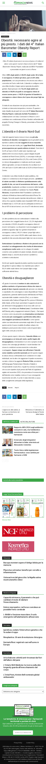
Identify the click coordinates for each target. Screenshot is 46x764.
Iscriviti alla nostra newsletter (13, 480)
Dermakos (6, 625)
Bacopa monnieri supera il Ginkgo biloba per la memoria (23, 564)
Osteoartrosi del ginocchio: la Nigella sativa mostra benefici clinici (22, 578)
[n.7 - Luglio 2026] (23, 508)
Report (17, 387)
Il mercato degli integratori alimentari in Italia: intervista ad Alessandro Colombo (26, 442)
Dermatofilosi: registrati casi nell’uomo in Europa (21, 643)
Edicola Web (6, 520)
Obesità (10, 387)
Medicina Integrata (9, 593)
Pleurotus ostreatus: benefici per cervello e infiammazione (22, 571)
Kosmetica (7, 653)
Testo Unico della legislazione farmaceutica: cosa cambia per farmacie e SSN (26, 452)
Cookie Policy (30, 743)
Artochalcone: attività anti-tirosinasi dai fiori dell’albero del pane (22, 659)
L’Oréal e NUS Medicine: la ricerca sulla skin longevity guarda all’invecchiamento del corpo (22, 667)
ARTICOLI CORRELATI (10, 422)
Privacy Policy (18, 743)
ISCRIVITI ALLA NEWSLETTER (23, 732)
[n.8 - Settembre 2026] (8, 509)
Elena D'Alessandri (7, 51)
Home (3, 33)
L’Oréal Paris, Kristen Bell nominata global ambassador (21, 676)
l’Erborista (6, 558)
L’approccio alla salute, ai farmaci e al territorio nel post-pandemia (11, 412)
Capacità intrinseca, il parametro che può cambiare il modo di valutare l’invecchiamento (21, 599)
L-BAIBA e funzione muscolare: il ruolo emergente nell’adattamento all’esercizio (21, 615)
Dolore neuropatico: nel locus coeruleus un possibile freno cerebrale (22, 608)
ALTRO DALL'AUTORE (27, 422)
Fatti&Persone (11, 33)
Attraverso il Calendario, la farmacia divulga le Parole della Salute (34, 412)
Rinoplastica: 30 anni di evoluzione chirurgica (22, 637)
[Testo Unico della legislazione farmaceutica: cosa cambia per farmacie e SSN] (7, 452)
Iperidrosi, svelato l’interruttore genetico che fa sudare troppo (22, 631)
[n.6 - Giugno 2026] (37, 508)
